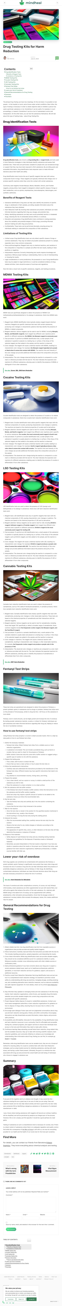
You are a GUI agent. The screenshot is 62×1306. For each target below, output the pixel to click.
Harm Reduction (7, 42)
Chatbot (18, 1279)
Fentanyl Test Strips (11, 86)
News (40, 1276)
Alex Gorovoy (10, 58)
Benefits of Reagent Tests (14, 74)
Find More (8, 96)
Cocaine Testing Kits (11, 80)
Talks (25, 1279)
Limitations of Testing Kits (14, 76)
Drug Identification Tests (13, 72)
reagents (24, 1153)
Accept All (31, 1299)
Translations (31, 1276)
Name (8, 1214)
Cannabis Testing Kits (12, 84)
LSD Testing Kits (10, 82)
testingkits (6, 1156)
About (31, 1279)
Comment (9, 1195)
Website (42, 1214)
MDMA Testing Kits (11, 78)
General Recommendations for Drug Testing (18, 92)
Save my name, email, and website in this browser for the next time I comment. (30, 1224)
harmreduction (7, 1153)
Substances (20, 1276)
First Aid (54, 1276)
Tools (10, 1279)
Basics (47, 1276)
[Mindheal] (30, 2)
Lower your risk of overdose (14, 90)
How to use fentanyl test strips (15, 88)
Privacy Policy (48, 1279)
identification (16, 1153)
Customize (10, 1299)
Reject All (21, 1299)
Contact (39, 1279)
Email (25, 1214)
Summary (8, 94)
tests (13, 1156)
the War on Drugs (27, 1129)
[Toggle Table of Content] (30, 68)
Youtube (13, 1039)
